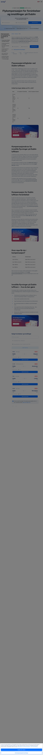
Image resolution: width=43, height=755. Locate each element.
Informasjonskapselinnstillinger (21, 752)
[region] (21, 749)
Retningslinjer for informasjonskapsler (24, 746)
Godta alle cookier (21, 749)
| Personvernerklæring (33, 746)
